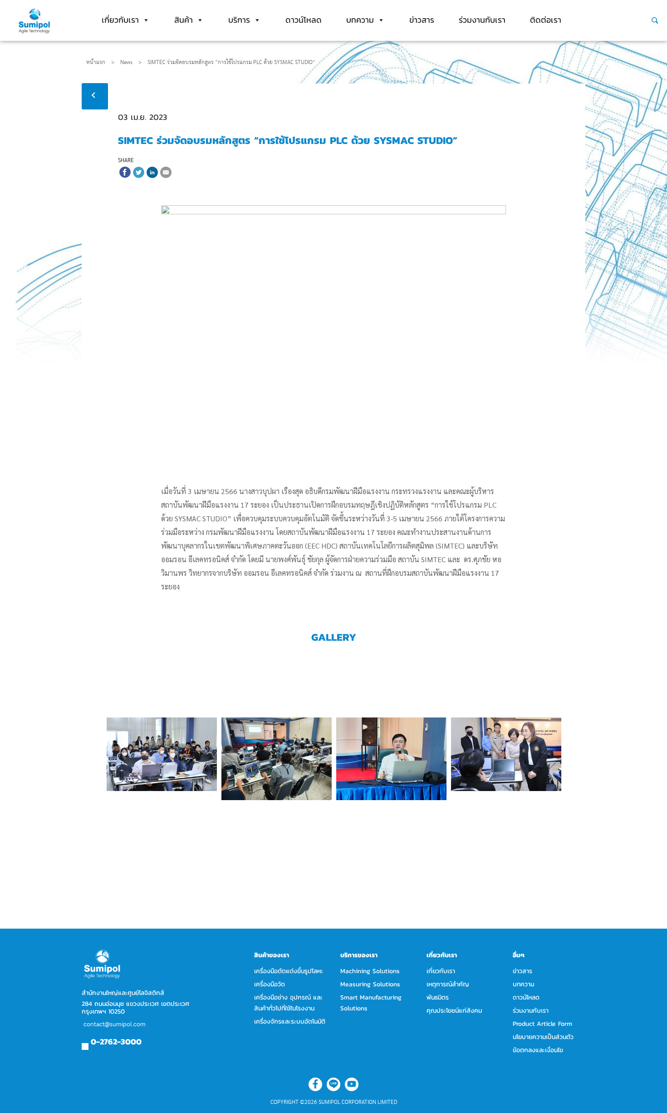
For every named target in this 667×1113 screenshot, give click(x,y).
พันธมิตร (438, 997)
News (131, 62)
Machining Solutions (370, 971)
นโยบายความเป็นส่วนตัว (543, 1037)
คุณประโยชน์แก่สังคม (454, 1010)
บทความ (360, 20)
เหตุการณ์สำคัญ (448, 984)
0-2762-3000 (116, 1041)
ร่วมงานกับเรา (482, 20)
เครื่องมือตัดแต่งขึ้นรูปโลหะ (288, 971)
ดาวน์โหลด (303, 20)
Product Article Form (542, 1024)
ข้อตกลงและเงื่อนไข (538, 1050)
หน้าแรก (95, 62)
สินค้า (183, 20)
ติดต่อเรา (545, 20)
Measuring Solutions (370, 984)
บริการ (239, 20)
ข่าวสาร (421, 20)
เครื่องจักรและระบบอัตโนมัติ (289, 1021)
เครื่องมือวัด (269, 984)
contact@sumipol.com (114, 1024)
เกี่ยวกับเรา (120, 20)
